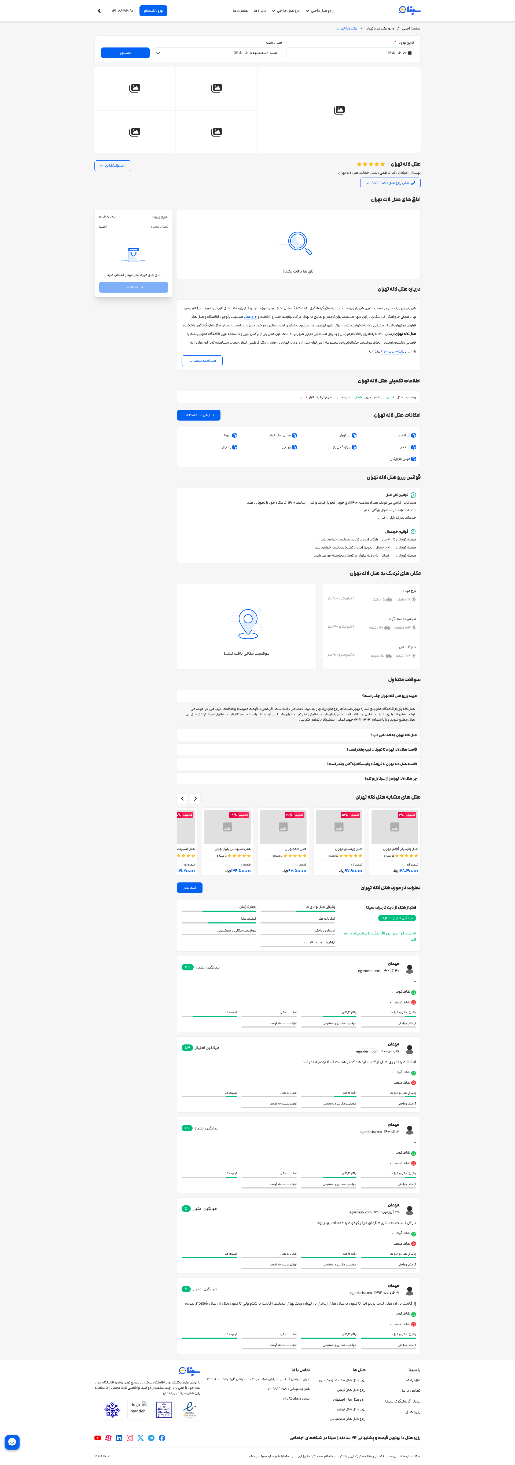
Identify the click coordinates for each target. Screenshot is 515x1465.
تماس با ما (240, 10)
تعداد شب (274, 42)
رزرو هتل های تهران (351, 1409)
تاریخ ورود (404, 42)
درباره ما (260, 10)
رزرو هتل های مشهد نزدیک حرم (342, 1380)
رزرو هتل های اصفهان (349, 1399)
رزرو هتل (250, 316)
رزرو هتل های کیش (351, 1390)
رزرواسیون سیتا (392, 351)
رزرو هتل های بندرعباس (347, 1419)
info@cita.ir (291, 1398)
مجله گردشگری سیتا (403, 1401)
